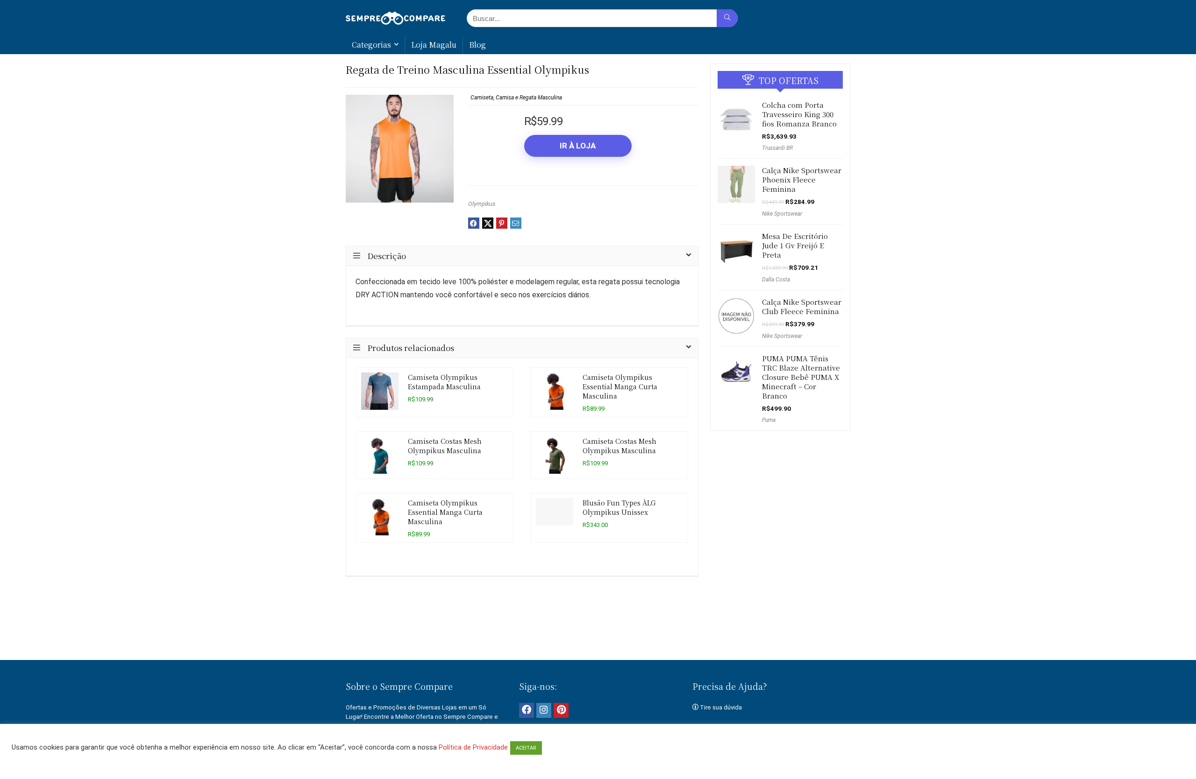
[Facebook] (526, 710)
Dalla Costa (776, 279)
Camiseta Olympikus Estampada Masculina (444, 381)
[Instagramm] (543, 710)
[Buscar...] (727, 18)
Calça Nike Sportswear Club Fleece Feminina (801, 306)
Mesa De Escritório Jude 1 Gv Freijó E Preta (795, 245)
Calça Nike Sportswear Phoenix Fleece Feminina (801, 179)
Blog (477, 44)
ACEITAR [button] (526, 748)
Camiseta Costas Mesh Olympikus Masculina (445, 445)
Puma (769, 420)
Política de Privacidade (473, 747)
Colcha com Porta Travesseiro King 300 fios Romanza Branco (799, 114)
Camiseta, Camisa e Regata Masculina (516, 97)
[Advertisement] (598, 628)
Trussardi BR (777, 148)
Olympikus (481, 203)
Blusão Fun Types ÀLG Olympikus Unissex (619, 507)
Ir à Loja (578, 145)
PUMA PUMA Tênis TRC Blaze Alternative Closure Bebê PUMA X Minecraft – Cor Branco (801, 376)
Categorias (371, 44)
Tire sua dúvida (721, 707)
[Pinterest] (561, 710)
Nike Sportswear (782, 214)
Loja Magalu (433, 44)
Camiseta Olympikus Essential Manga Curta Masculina (620, 386)
